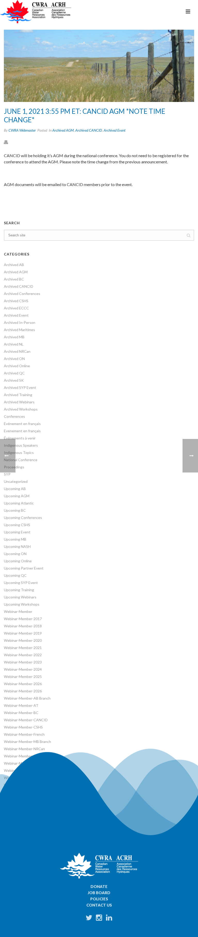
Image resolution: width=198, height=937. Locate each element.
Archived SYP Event (20, 387)
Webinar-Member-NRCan (24, 749)
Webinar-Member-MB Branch (27, 741)
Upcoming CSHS (17, 525)
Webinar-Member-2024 (23, 669)
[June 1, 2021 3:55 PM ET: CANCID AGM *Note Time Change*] (99, 66)
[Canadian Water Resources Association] (35, 11)
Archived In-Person (19, 322)
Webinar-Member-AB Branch (27, 698)
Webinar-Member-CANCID (26, 720)
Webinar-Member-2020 (23, 640)
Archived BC (14, 279)
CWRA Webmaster (22, 130)
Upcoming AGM (16, 496)
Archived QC (14, 373)
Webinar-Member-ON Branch (27, 756)
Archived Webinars (19, 402)
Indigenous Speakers (21, 445)
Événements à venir (20, 438)
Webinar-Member (18, 611)
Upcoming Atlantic (19, 503)
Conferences (14, 416)
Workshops (13, 785)
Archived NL (13, 344)
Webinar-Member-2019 (23, 633)
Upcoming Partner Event (24, 568)
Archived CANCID (88, 130)
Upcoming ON (15, 553)
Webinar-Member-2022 (23, 655)
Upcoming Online (18, 561)
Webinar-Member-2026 (23, 684)
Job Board (99, 892)
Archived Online (17, 366)
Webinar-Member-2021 (23, 647)
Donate (99, 886)
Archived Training (18, 395)
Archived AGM (63, 130)
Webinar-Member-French (24, 734)
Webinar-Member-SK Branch (27, 763)
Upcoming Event (17, 532)
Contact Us (99, 905)
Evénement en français (22, 423)
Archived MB (14, 337)
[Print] (8, 142)
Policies (99, 898)
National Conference (20, 460)
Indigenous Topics (19, 452)
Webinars (11, 777)
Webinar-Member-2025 (23, 676)
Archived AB (14, 264)
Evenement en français (22, 431)
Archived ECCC (16, 308)
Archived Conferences (22, 293)
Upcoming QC (15, 575)
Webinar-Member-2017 (23, 618)
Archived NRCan (17, 351)
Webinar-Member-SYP (22, 770)
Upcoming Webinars (20, 597)
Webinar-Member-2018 (23, 626)
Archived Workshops (21, 409)
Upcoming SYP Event (21, 582)
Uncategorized (16, 481)
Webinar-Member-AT (21, 705)
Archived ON (14, 358)
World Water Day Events (24, 792)
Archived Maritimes (19, 329)
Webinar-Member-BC (21, 712)
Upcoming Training (19, 590)
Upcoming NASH (17, 546)
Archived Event (115, 130)
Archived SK (14, 380)
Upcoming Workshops (21, 604)
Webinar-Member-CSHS (23, 727)
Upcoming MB (15, 539)
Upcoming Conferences (23, 517)
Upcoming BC (15, 510)
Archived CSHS (16, 301)
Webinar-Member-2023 (23, 662)
